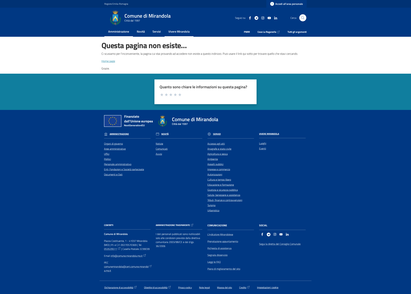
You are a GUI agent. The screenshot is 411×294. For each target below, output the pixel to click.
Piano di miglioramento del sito (223, 269)
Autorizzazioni (214, 174)
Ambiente (212, 159)
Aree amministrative (115, 149)
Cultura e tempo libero (219, 180)
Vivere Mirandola (269, 133)
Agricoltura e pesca (217, 154)
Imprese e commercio (218, 169)
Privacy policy (185, 287)
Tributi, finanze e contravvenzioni (224, 200)
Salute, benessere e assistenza (223, 195)
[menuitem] (118, 32)
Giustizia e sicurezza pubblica (222, 190)
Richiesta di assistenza (219, 248)
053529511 (110, 249)
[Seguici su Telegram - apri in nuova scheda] (255, 18)
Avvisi (159, 154)
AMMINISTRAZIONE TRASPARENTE (173, 225)
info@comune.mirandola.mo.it (127, 256)
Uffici (106, 154)
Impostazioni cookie (267, 287)
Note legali (204, 287)
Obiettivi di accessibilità (155, 287)
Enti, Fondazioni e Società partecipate (124, 169)
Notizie (159, 144)
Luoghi (262, 143)
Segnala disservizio (217, 255)
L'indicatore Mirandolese (220, 234)
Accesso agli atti (216, 144)
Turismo (211, 205)
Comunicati (162, 149)
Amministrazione (119, 134)
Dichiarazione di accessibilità (118, 287)
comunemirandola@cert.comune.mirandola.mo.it (126, 268)
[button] (303, 18)
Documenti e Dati (113, 174)
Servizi (217, 134)
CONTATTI (108, 225)
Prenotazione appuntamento (222, 241)
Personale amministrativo (117, 164)
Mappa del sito (224, 287)
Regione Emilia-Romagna (116, 3)
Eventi (262, 148)
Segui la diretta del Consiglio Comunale (280, 244)
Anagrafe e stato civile (219, 149)
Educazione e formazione (220, 185)
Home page (108, 61)
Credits (242, 287)
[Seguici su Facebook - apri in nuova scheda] (248, 18)
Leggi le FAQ (214, 262)
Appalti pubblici (215, 164)
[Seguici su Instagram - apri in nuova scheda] (261, 18)
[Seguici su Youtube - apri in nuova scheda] (268, 18)
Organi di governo (113, 144)
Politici (107, 159)
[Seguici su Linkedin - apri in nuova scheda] (274, 18)
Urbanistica (213, 210)
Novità (165, 134)
